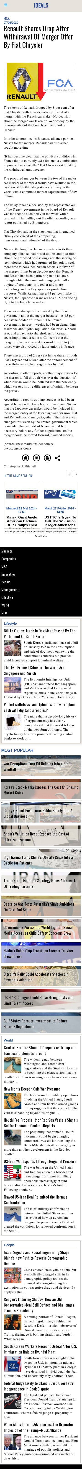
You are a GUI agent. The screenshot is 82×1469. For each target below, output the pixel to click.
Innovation (8, 574)
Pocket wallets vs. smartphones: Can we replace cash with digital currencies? (40, 707)
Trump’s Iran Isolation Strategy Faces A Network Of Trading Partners (40, 883)
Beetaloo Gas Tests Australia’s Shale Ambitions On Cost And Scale (39, 906)
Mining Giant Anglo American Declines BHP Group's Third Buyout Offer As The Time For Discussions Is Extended (21, 521)
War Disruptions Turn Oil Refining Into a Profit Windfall (38, 766)
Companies (8, 558)
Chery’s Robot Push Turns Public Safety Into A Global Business (38, 813)
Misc (4, 612)
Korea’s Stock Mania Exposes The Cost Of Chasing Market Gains (41, 790)
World (5, 604)
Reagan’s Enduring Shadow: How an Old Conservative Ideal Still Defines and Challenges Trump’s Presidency (39, 1304)
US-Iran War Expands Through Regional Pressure (40, 1161)
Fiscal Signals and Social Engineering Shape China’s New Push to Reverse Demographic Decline (36, 1257)
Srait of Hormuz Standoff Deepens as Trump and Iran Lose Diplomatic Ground (40, 1050)
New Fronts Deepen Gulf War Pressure (32, 1089)
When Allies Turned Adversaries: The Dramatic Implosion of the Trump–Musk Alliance (38, 1427)
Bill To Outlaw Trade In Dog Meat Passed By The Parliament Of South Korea (39, 633)
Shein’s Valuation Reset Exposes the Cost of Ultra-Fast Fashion (36, 836)
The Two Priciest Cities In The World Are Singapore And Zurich (34, 670)
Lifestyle (7, 597)
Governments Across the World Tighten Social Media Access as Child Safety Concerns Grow (38, 930)
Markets (6, 550)
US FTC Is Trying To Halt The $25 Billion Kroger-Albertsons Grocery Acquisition (60, 521)
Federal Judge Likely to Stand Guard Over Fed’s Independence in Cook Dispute (39, 1386)
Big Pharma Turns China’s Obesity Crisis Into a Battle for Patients (38, 860)
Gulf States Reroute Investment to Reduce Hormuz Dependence (36, 1023)
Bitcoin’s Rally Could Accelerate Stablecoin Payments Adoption (36, 977)
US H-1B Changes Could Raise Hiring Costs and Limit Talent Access (38, 1000)
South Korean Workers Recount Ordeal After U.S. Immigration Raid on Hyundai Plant (40, 1349)
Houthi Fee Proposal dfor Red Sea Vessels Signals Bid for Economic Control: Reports (41, 1122)
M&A (4, 566)
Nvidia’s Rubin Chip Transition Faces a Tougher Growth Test (38, 953)
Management (10, 589)
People (5, 581)
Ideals (41, 5)
